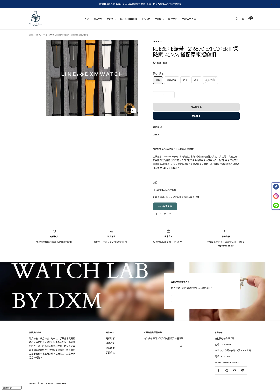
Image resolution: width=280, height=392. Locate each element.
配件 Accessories (128, 18)
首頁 (86, 18)
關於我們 (172, 18)
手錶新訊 (159, 18)
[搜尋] (237, 18)
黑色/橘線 (171, 80)
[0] (249, 18)
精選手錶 (111, 18)
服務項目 (145, 18)
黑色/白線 (210, 80)
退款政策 (110, 343)
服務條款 (110, 352)
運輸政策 (110, 347)
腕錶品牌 (97, 18)
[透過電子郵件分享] (170, 214)
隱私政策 (110, 338)
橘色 (196, 80)
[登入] (243, 19)
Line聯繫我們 (165, 206)
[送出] (181, 346)
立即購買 (196, 116)
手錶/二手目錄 (189, 18)
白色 (185, 80)
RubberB (157, 41)
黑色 (158, 80)
